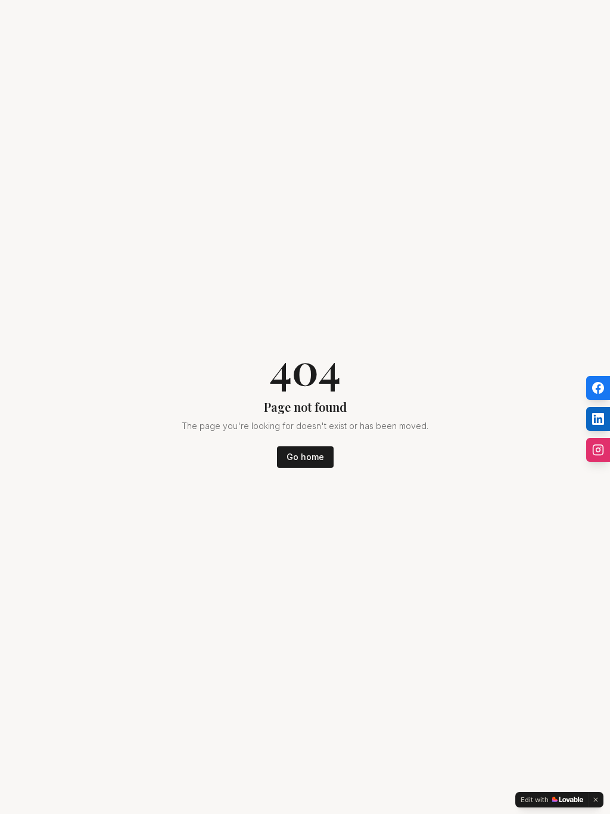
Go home (305, 457)
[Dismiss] (596, 800)
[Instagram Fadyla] (598, 450)
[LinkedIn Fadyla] (598, 419)
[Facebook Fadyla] (598, 388)
